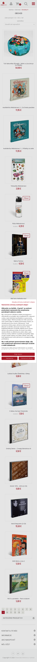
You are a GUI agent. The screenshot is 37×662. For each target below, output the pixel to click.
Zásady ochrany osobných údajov (23, 302)
